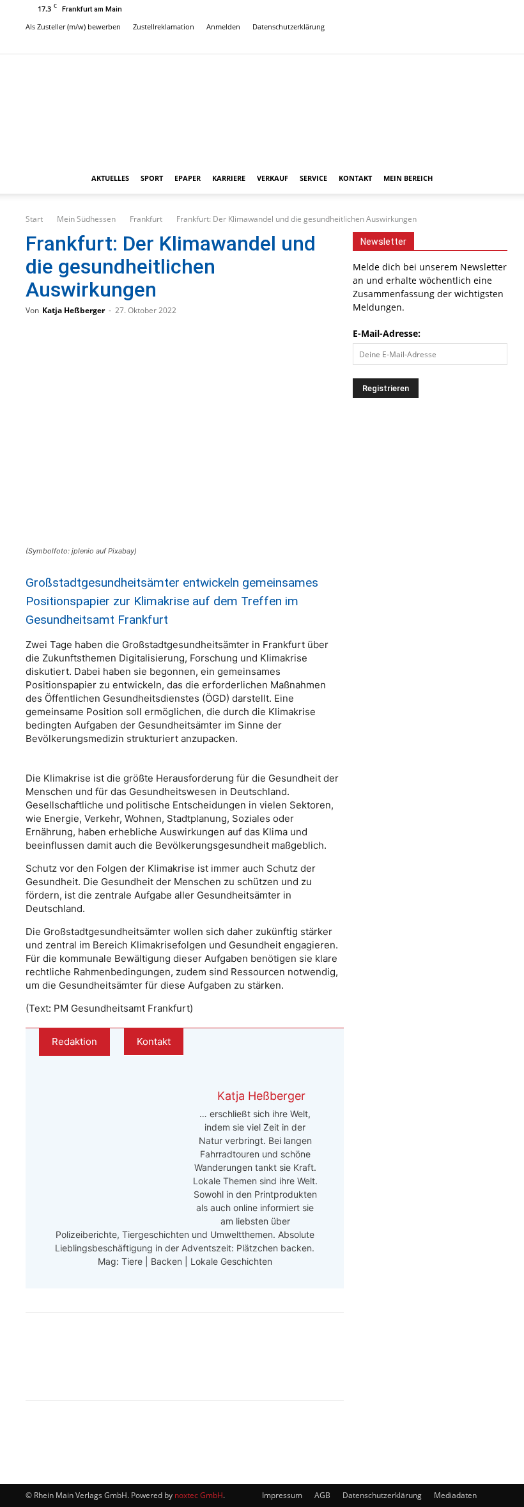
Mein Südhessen (86, 218)
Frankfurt (146, 218)
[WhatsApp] (87, 1368)
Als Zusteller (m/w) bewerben (73, 26)
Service (313, 178)
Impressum (282, 1495)
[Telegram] (129, 1368)
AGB (322, 1495)
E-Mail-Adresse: (386, 333)
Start (34, 218)
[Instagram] (467, 45)
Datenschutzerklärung (288, 26)
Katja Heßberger (73, 310)
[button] (483, 179)
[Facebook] (446, 45)
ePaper (187, 178)
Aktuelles (110, 178)
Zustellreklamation (163, 26)
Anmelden (223, 26)
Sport (152, 178)
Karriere (228, 178)
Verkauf (272, 178)
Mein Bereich (408, 178)
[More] (172, 1368)
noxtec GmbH (198, 1495)
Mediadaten (455, 1495)
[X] (488, 45)
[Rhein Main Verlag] (262, 108)
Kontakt (355, 178)
